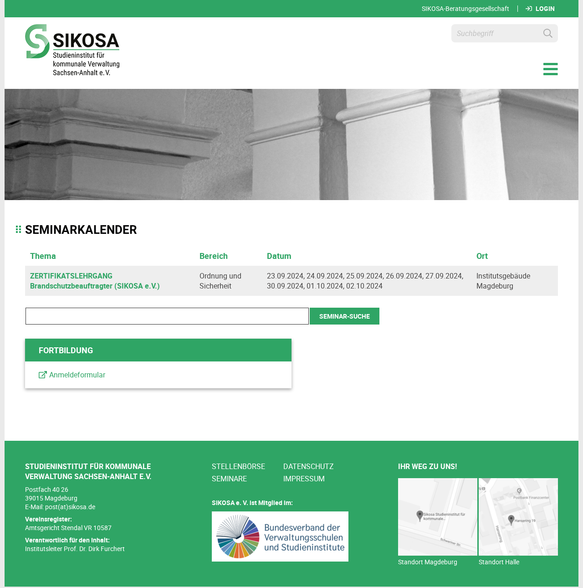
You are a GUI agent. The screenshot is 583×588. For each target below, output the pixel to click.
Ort (482, 255)
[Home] (72, 50)
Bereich (213, 255)
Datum (279, 255)
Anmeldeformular (77, 375)
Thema (43, 255)
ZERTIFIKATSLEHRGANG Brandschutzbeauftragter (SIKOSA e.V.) (95, 281)
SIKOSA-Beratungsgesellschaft (465, 8)
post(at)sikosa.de (70, 506)
